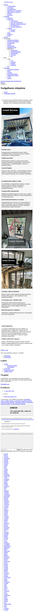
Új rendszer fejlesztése (13, 69)
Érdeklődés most (5, 384)
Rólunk (6, 4)
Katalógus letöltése (12, 365)
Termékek (6, 16)
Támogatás (7, 68)
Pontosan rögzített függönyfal (18, 24)
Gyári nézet (10, 7)
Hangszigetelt (10, 46)
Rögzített (13, 29)
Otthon (6, 92)
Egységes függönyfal (16, 27)
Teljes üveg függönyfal (17, 22)
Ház (12, 56)
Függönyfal (10, 19)
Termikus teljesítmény (13, 40)
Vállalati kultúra (11, 6)
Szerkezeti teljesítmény (13, 41)
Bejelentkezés (17, 81)
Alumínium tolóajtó (20, 402)
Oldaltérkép (27, 399)
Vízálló (9, 44)
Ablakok (9, 28)
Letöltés (9, 78)
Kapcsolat (9, 15)
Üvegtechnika (11, 43)
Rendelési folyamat (12, 74)
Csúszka (13, 31)
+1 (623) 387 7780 (9, 391)
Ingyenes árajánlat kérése (7, 81)
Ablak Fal (9, 18)
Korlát (9, 35)
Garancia (9, 72)
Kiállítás (9, 13)
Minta (8, 71)
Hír (8, 66)
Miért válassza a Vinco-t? (13, 12)
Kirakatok (9, 34)
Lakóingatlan (14, 50)
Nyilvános (13, 55)
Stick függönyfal (15, 25)
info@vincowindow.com (10, 396)
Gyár (12, 60)
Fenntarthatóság (11, 9)
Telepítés (13, 63)
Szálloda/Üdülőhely (16, 52)
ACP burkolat (14, 21)
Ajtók (8, 32)
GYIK (9, 77)
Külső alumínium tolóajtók (8, 402)
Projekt (6, 37)
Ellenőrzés (13, 65)
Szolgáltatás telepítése (13, 75)
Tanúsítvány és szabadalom (14, 10)
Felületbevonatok (11, 47)
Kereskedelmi (14, 53)
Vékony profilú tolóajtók (7, 401)
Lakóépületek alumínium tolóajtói (23, 401)
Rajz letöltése (10, 367)
